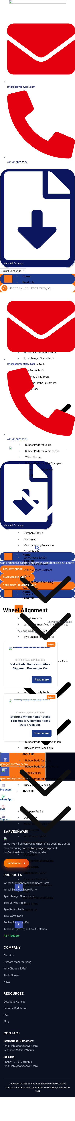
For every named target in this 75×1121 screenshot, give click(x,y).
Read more (42, 679)
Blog (6, 1021)
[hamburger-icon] (8, 279)
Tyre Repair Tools (14, 909)
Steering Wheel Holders (30, 712)
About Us (9, 955)
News (7, 981)
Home (26, 276)
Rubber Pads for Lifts (16, 922)
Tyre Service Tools (15, 902)
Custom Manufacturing (17, 962)
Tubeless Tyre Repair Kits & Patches (25, 929)
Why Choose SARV (15, 968)
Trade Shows (11, 975)
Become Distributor (15, 1008)
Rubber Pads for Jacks (38, 444)
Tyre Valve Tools (13, 916)
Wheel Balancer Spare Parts (20, 889)
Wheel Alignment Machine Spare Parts (26, 883)
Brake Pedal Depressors (30, 660)
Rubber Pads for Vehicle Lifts (42, 766)
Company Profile (33, 533)
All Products (11, 935)
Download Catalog (14, 1001)
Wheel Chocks (33, 772)
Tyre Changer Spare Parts (19, 896)
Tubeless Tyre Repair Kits (38, 785)
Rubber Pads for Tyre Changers (43, 778)
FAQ (6, 1014)
